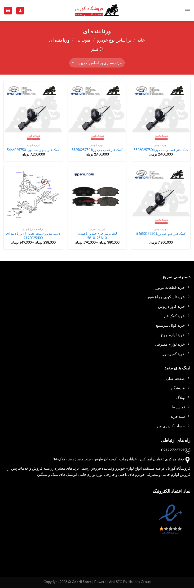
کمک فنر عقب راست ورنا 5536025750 (161, 150)
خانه (141, 40)
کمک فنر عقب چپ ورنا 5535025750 (97, 150)
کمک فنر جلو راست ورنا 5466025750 (33, 150)
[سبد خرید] (8, 11)
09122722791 (173, 449)
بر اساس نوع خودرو (114, 40)
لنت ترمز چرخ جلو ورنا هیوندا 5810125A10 (97, 235)
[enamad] (169, 523)
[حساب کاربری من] (20, 11)
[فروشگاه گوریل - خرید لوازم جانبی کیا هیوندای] (97, 11)
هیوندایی (83, 40)
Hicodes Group (139, 582)
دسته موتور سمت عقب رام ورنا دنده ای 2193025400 (33, 235)
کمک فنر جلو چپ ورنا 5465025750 (160, 234)
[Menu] (187, 10)
